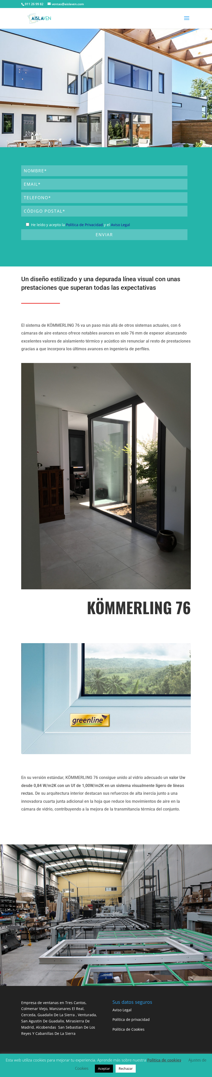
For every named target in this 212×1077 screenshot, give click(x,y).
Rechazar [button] (126, 1068)
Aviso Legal (120, 224)
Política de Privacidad (84, 224)
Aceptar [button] (104, 1068)
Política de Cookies (128, 1029)
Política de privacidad (131, 1019)
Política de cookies (164, 1060)
